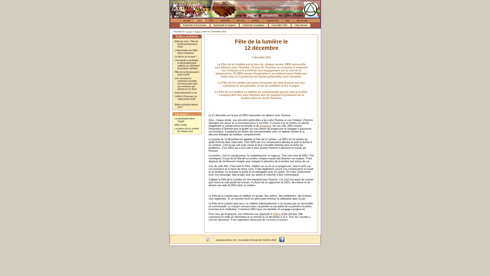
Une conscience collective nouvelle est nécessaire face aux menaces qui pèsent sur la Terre (186, 83)
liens (288, 20)
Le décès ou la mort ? (186, 56)
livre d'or (241, 20)
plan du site (302, 20)
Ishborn (277, 214)
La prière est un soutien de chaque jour (187, 130)
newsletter (225, 20)
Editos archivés (187, 36)
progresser (265, 125)
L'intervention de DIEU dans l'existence (186, 51)
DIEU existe (181, 125)
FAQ (211, 20)
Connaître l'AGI (280, 25)
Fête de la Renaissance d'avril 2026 (187, 73)
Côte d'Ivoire (300, 25)
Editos (198, 31)
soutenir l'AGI (272, 20)
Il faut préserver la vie (186, 92)
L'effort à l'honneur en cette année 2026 (186, 97)
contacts (255, 20)
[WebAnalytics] (210, 240)
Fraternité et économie (195, 25)
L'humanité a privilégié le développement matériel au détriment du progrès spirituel (187, 64)
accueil (186, 20)
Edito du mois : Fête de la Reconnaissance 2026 (186, 44)
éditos (199, 20)
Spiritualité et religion (224, 25)
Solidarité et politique (254, 25)
